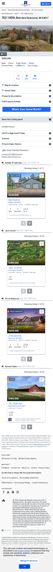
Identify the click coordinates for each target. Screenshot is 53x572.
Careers (34, 468)
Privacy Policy (44, 468)
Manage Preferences (29, 561)
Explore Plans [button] (45, 534)
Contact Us (15, 468)
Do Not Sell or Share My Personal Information (21, 473)
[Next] (29, 223)
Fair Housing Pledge (22, 483)
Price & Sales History (11, 144)
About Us (25, 468)
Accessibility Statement (28, 478)
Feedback (5, 468)
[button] (46, 4)
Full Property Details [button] (11, 101)
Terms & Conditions (10, 478)
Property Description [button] (11, 96)
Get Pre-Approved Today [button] (13, 133)
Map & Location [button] (11, 85)
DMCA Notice (7, 483)
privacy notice (24, 551)
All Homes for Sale (9, 458)
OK (24, 566)
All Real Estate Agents (27, 458)
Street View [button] (9, 90)
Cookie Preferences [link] (40, 483)
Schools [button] (5, 138)
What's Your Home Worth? (26, 109)
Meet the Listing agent (12, 119)
